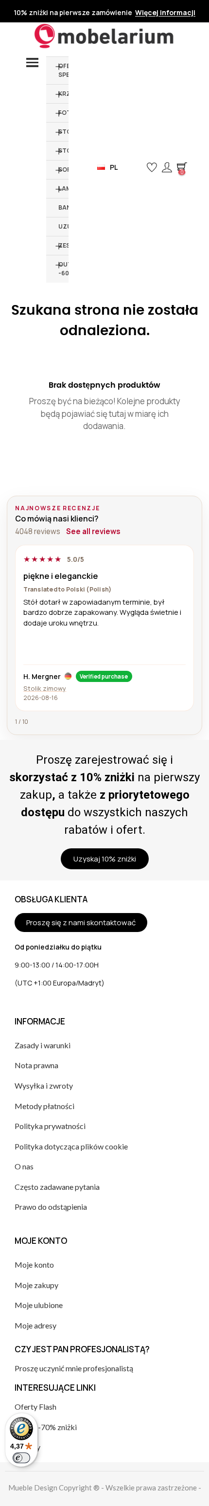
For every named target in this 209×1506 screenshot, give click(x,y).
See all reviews (93, 531)
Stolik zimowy (44, 688)
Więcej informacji (165, 13)
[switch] (21, 1457)
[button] (135, 167)
